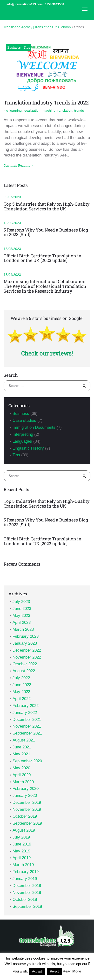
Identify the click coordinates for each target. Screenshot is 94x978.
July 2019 (21, 837)
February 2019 (26, 871)
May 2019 (21, 851)
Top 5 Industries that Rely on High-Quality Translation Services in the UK (46, 206)
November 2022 (27, 657)
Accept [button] (37, 971)
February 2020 (26, 788)
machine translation (57, 110)
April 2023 (22, 622)
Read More (72, 971)
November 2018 (27, 892)
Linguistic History (28, 448)
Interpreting (23, 434)
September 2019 (27, 823)
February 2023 (26, 636)
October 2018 (25, 899)
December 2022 (27, 650)
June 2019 (22, 844)
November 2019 (27, 809)
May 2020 (21, 768)
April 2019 (22, 858)
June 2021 (22, 747)
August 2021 (24, 740)
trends (79, 110)
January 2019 (25, 878)
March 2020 (23, 782)
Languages (22, 441)
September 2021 (27, 733)
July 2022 (21, 678)
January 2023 (25, 643)
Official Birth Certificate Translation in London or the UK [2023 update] (42, 258)
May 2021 (21, 754)
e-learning (14, 110)
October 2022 (25, 664)
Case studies (24, 420)
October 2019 (25, 816)
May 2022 (21, 691)
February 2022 (26, 705)
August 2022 (24, 671)
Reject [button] (54, 971)
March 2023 (23, 629)
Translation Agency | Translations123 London (37, 27)
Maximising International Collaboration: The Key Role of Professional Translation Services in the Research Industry (45, 286)
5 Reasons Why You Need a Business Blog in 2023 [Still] (46, 232)
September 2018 (27, 906)
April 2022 (22, 698)
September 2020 (27, 761)
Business (13, 47)
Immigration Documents (34, 427)
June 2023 (22, 608)
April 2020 (22, 775)
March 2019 (23, 864)
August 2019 (24, 830)
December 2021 (27, 719)
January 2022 (25, 712)
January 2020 (25, 795)
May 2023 (21, 615)
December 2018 (27, 885)
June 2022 (22, 685)
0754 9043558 (54, 4)
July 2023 (21, 601)
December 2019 (27, 802)
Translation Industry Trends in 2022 (46, 102)
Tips (27, 47)
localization (32, 110)
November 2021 (27, 726)
